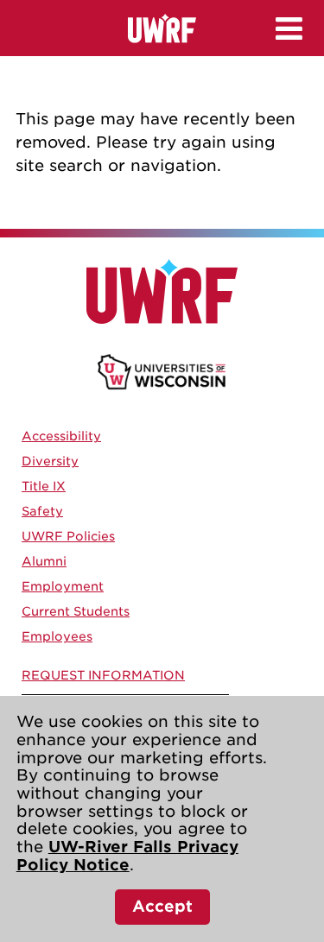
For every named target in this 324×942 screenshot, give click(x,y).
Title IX (44, 486)
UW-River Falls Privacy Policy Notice (127, 856)
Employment (63, 586)
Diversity (50, 461)
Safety (42, 511)
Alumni (44, 561)
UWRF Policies (68, 536)
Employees (57, 636)
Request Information (103, 675)
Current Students (76, 611)
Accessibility (61, 436)
